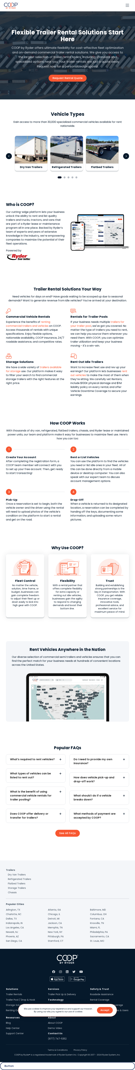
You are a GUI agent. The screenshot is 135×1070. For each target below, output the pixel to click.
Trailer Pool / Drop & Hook (20, 999)
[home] (11, 6)
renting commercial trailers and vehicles (28, 324)
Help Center (13, 1028)
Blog (8, 1022)
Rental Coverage (99, 999)
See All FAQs (67, 833)
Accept (104, 1010)
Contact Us (55, 1033)
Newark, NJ (12, 932)
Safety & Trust (99, 989)
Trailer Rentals (14, 994)
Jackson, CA (55, 923)
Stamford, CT (55, 941)
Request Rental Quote (68, 78)
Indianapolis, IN (14, 923)
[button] (127, 5)
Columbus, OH (98, 914)
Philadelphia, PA (99, 932)
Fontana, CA (97, 918)
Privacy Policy (80, 1050)
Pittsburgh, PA (56, 936)
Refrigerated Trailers (19, 879)
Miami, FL (95, 927)
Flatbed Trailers (16, 883)
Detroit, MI (53, 918)
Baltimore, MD (98, 909)
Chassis (12, 892)
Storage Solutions (16, 1005)
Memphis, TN (55, 927)
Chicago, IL (54, 914)
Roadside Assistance (101, 994)
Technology (56, 999)
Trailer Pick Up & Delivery (62, 994)
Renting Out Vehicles (18, 1010)
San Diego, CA (14, 941)
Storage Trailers (17, 888)
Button (9, 1066)
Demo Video (55, 1028)
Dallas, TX (11, 918)
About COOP (55, 1022)
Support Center (15, 1033)
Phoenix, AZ (12, 936)
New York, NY (55, 932)
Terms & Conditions (58, 1050)
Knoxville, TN (97, 923)
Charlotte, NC (13, 914)
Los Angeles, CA (15, 927)
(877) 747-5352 (57, 1038)
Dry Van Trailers (17, 874)
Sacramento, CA (99, 936)
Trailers (10, 870)
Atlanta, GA (54, 909)
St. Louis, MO (97, 941)
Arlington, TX (13, 909)
